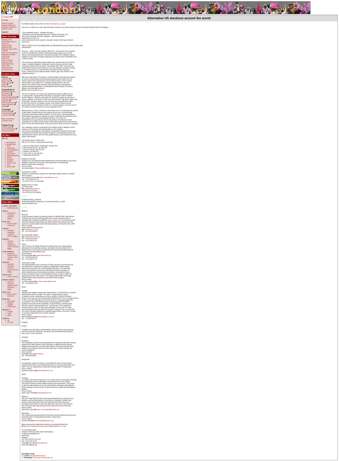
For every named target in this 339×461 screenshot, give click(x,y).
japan (15, 224)
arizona (10, 282)
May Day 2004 (7, 62)
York (8, 165)
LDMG (4, 106)
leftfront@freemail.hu (36, 354)
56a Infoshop (7, 83)
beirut (9, 294)
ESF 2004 (5, 58)
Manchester (11, 154)
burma (9, 224)
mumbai (15, 277)
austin (15, 285)
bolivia (9, 255)
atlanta (9, 285)
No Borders (6, 93)
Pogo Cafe (6, 86)
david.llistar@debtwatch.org (44, 421)
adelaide (10, 264)
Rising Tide (6, 95)
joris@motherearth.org (38, 456)
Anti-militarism (54, 24)
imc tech (10, 322)
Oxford (9, 157)
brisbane (10, 268)
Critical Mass (6, 127)
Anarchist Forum (8, 131)
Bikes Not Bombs (8, 119)
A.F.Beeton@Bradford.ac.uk (43, 168)
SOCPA (5, 51)
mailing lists (11, 307)
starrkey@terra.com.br (46, 317)
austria (15, 247)
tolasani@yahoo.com (45, 370)
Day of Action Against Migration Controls (9, 54)
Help (10, 29)
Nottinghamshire (13, 155)
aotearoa (10, 266)
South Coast (11, 163)
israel (14, 294)
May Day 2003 (7, 68)
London (63, 24)
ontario (9, 236)
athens (9, 247)
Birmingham (11, 142)
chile (15, 257)
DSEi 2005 (6, 56)
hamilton (10, 230)
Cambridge (11, 148)
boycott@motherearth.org (38, 443)
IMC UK (5, 138)
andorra (10, 243)
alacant (10, 241)
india (9, 277)
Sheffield (10, 161)
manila (9, 225)
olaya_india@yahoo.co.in (48, 177)
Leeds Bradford (12, 150)
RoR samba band (8, 103)
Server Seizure (7, 60)
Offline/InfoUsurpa (8, 91)
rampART (5, 79)
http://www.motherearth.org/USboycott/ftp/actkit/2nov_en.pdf (44, 426)
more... (9, 218)
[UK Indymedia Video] (10, 187)
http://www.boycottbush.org (33, 90)
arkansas (10, 283)
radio (9, 313)
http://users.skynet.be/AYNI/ (54, 220)
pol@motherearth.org (32, 189)
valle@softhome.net (44, 393)
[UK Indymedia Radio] (10, 191)
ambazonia (11, 213)
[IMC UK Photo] (10, 179)
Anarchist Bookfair (8, 129)
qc (14, 225)
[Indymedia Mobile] (10, 175)
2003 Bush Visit (7, 64)
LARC (4, 85)
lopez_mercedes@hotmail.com (48, 409)
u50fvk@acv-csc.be (31, 229)
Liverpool (10, 152)
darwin (15, 270)
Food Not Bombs (8, 113)
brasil (15, 255)
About (4, 23)
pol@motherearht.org (43, 255)
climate (10, 312)
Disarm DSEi (6, 111)
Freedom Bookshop (9, 97)
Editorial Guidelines (9, 27)
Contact (10, 23)
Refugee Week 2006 (9, 49)
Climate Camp (7, 121)
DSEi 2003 (6, 66)
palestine (10, 296)
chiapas (10, 257)
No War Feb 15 (7, 69)
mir (8, 320)
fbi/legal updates (10, 304)
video (9, 315)
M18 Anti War (7, 45)
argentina (10, 254)
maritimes (10, 232)
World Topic (11, 167)
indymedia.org (12, 208)
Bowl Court (6, 81)
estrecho (10, 217)
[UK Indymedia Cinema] (10, 183)
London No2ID (7, 115)
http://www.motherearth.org (42, 457)
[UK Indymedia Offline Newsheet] (10, 196)
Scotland (10, 159)
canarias (10, 215)
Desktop (5, 20)
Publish (5, 29)
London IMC (7, 17)
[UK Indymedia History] (10, 200)
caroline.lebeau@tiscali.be (46, 281)
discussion (11, 301)
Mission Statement (8, 25)
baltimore (10, 287)
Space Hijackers (8, 104)
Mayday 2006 (7, 47)
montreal (10, 234)
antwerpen (11, 245)
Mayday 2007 (7, 40)
